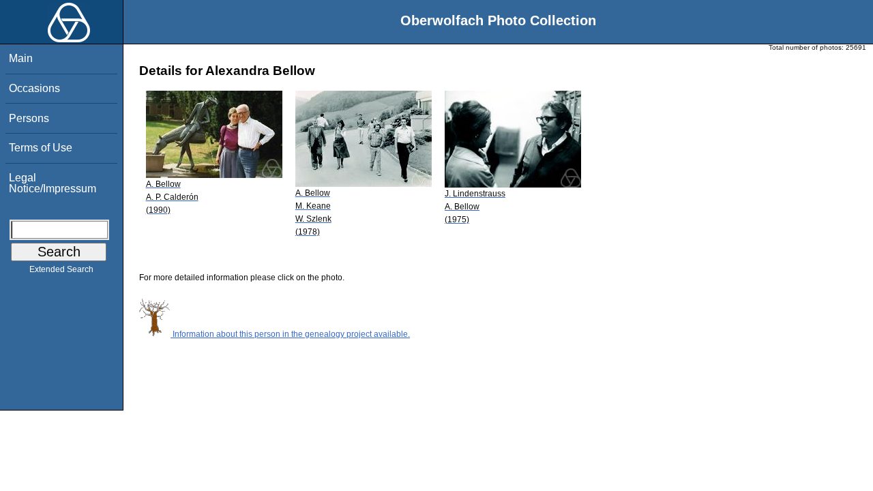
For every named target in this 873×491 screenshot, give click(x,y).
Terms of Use (40, 147)
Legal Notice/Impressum (52, 183)
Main (21, 58)
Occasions (34, 88)
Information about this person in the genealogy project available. (290, 334)
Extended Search (61, 269)
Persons (29, 118)
